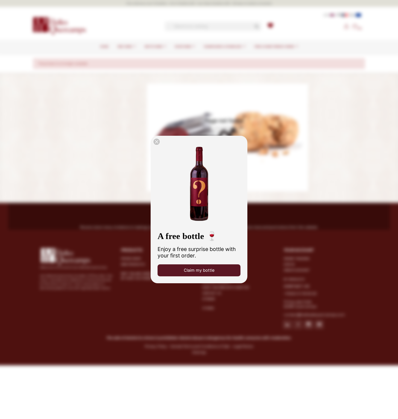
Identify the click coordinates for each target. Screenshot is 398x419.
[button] (156, 141)
